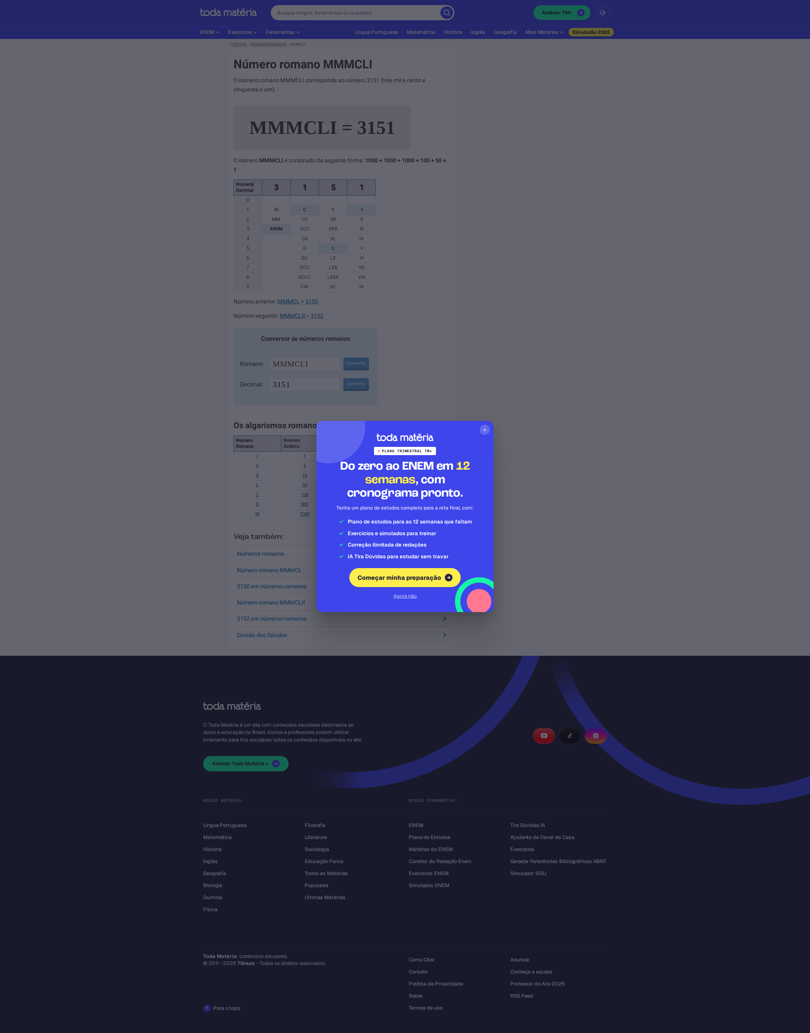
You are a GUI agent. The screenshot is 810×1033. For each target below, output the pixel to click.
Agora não (405, 596)
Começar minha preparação (399, 578)
